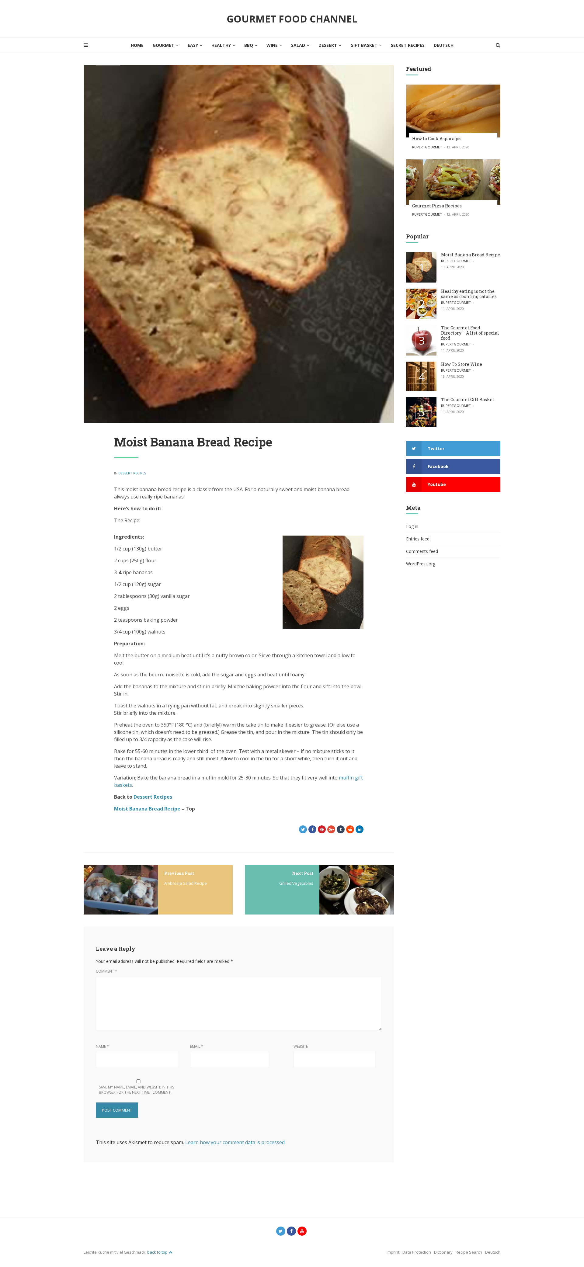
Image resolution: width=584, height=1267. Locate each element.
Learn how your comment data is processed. (235, 1142)
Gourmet (163, 45)
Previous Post (179, 873)
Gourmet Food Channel (292, 18)
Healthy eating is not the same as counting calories (469, 293)
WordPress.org (420, 564)
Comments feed (422, 551)
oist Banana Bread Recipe (149, 808)
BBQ (248, 45)
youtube (437, 484)
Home (137, 45)
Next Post (302, 873)
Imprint (393, 1252)
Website (301, 1046)
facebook (438, 466)
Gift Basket (363, 45)
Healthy (221, 45)
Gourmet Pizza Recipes (437, 206)
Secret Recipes (408, 45)
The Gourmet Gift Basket (467, 399)
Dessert (327, 45)
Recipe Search (469, 1252)
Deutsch (444, 45)
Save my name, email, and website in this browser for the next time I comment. (136, 1090)
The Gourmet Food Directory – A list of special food (470, 333)
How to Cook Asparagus (436, 138)
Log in (412, 526)
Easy (193, 45)
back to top (158, 1252)
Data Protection (416, 1252)
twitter (436, 448)
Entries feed (417, 539)
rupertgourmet (427, 147)
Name (102, 1046)
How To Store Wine (461, 364)
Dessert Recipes (132, 473)
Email (196, 1046)
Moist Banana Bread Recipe (470, 255)
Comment (106, 971)
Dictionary (443, 1252)
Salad (298, 45)
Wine (272, 45)
